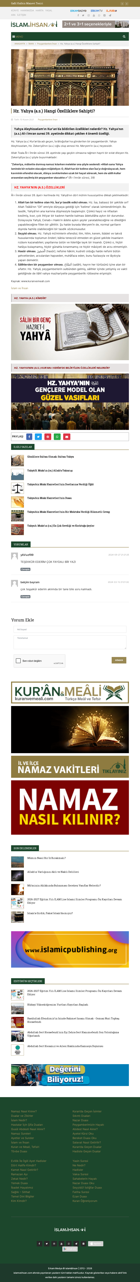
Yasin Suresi (80, 1161)
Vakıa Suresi (80, 1174)
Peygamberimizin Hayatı (88, 1124)
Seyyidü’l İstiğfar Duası (87, 1187)
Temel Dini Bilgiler (22, 1196)
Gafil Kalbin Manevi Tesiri (27, 3)
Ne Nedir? (79, 1165)
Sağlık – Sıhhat (20, 1192)
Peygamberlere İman (47, 43)
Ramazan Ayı (19, 1174)
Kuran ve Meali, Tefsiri (25, 1147)
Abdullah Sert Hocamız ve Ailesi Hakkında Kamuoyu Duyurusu (65, 1046)
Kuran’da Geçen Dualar (87, 1147)
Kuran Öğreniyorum (85, 1201)
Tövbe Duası (19, 1151)
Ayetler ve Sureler (22, 1138)
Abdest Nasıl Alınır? (85, 1129)
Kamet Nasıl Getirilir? (24, 1169)
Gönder (119, 660)
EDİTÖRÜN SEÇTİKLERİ (28, 981)
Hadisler (78, 1169)
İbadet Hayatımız (22, 1187)
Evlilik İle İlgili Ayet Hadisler (28, 1161)
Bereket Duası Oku (84, 1138)
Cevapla (25, 569)
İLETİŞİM (21, 14)
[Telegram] (110, 15)
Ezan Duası (80, 1196)
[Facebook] (79, 15)
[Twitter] (83, 15)
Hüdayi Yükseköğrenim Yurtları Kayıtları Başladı (57, 1004)
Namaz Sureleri (21, 1133)
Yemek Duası (19, 1183)
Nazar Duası (80, 1120)
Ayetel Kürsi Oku (83, 1133)
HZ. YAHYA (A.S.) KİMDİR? (30, 298)
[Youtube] (94, 15)
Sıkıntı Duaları (81, 1115)
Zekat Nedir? (19, 1178)
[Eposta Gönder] (66, 436)
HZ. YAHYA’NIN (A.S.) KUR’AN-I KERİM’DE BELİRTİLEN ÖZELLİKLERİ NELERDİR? (62, 367)
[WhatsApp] (99, 15)
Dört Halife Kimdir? (23, 1165)
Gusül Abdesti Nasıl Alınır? (28, 1129)
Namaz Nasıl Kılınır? (24, 1111)
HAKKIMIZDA (27, 10)
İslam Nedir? (19, 1120)
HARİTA (40, 10)
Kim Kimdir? (19, 1201)
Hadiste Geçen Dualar (87, 1151)
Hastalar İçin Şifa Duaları (27, 1124)
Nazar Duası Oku (83, 1183)
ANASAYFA (20, 43)
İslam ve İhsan (19, 288)
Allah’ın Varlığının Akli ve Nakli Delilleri (53, 871)
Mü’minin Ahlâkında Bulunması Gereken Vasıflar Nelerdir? (64, 885)
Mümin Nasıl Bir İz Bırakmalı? (46, 858)
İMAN (31, 43)
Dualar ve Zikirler (22, 1115)
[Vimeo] (76, 1243)
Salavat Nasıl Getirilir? (87, 1142)
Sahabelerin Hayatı (85, 1178)
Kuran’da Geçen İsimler (87, 1111)
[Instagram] (89, 15)
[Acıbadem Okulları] (70, 1076)
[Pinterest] (104, 15)
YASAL (48, 10)
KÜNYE (15, 10)
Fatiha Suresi (81, 1192)
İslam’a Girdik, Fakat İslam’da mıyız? (50, 913)
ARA (13, 14)
